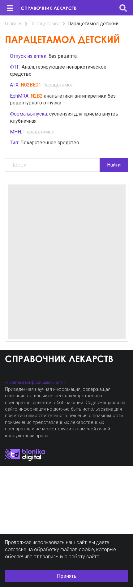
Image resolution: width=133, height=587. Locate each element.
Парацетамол (45, 24)
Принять (66, 576)
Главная (14, 24)
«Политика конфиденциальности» (35, 382)
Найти (114, 165)
